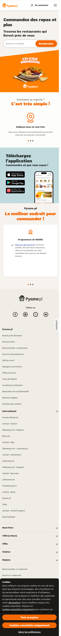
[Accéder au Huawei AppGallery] (15, 190)
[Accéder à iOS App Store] (15, 174)
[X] (35, 316)
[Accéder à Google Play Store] (15, 183)
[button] (10, 5)
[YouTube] (46, 316)
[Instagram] (25, 316)
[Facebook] (15, 316)
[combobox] (19, 43)
